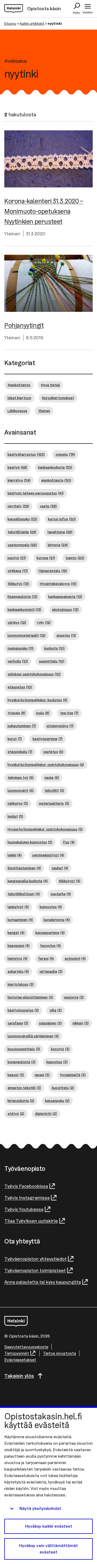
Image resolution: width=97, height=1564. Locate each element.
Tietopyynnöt (16, 1353)
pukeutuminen (22, 725)
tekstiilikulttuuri (24, 893)
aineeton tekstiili (24, 1087)
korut (15, 738)
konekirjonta (57, 919)
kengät (16, 932)
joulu (42, 712)
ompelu (65, 454)
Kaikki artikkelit (32, 23)
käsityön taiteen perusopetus (36, 493)
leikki (15, 855)
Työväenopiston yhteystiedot (35, 1259)
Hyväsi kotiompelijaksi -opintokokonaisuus (45, 829)
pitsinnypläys (60, 725)
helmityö (17, 958)
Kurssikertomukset (58, 397)
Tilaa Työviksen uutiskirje (31, 1221)
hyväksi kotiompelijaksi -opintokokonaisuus (46, 764)
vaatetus (53, 751)
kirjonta (58, 544)
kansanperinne (50, 932)
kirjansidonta (21, 1100)
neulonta (74, 997)
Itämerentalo (53, 570)
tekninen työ (21, 777)
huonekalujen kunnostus (30, 842)
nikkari (80, 1023)
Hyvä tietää (50, 384)
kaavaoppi (19, 945)
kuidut (15, 816)
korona (46, 557)
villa (56, 1010)
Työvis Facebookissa (26, 1186)
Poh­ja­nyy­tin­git (24, 325)
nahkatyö (18, 803)
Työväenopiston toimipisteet (35, 1270)
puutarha (61, 893)
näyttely (18, 506)
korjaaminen (20, 919)
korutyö (60, 1048)
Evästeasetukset (20, 1360)
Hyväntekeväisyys (58, 583)
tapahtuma (59, 531)
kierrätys (19, 480)
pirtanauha (51, 971)
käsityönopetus (23, 1010)
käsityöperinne (48, 738)
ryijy (44, 622)
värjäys (17, 622)
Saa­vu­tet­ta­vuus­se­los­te (26, 1347)
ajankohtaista (56, 480)
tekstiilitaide (22, 531)
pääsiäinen (50, 1023)
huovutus (50, 945)
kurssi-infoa (62, 518)
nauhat (60, 867)
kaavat (16, 1074)
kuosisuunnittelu (24, 1048)
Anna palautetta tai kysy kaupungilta (42, 1282)
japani (42, 1074)
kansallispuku (22, 518)
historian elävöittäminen (30, 997)
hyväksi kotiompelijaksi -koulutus (37, 699)
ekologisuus (65, 609)
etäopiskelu (20, 751)
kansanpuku (57, 1100)
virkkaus (18, 570)
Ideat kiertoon (19, 397)
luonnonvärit (21, 790)
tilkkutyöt (69, 880)
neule (51, 777)
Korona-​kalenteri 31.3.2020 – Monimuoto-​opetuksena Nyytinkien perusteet (43, 211)
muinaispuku (20, 648)
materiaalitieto (54, 803)
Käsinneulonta (22, 596)
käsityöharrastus (26, 454)
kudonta (54, 648)
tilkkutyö (18, 583)
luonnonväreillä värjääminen (33, 1036)
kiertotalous (21, 984)
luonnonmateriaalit (27, 635)
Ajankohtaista (19, 384)
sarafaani (18, 1023)
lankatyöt (18, 906)
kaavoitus (57, 1061)
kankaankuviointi (24, 609)
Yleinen (12, 234)
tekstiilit (54, 790)
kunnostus (51, 906)
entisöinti (75, 958)
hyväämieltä (73, 1074)
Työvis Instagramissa (27, 1198)
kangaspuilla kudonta (28, 880)
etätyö (16, 1113)
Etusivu (10, 23)
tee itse (69, 712)
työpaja (16, 712)
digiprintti (46, 1113)
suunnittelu (51, 661)
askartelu (18, 971)
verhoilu (18, 661)
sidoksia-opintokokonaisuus (34, 674)
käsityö (17, 467)
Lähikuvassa (17, 410)
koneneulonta (22, 1061)
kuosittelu (63, 1087)
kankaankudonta (55, 467)
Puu (69, 842)
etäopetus (20, 687)
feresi (46, 958)
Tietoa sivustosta (59, 1353)
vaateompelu (22, 544)
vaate (48, 506)
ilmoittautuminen (24, 867)
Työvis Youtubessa (23, 1209)
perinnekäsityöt (48, 855)
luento (75, 557)
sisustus (66, 635)
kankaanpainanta (65, 596)
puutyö (17, 557)
